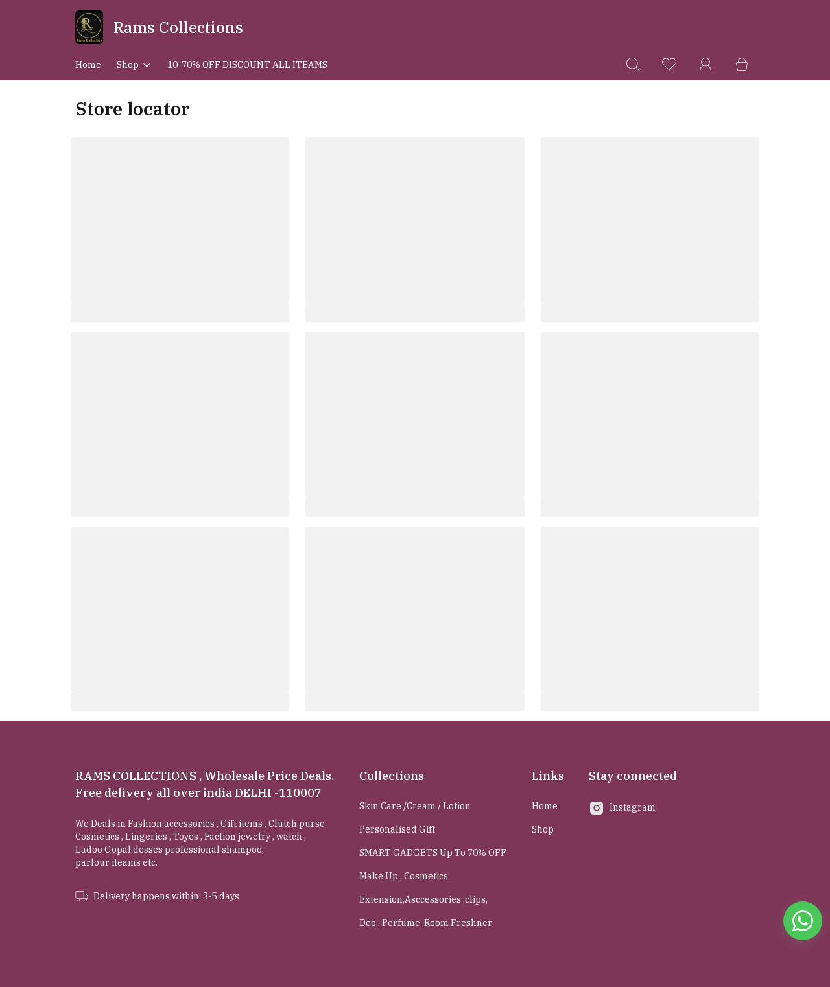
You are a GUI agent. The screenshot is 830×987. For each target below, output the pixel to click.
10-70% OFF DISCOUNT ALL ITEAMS (247, 65)
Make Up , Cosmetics (403, 876)
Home (88, 65)
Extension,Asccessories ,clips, (423, 899)
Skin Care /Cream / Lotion (415, 806)
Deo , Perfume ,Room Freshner (425, 923)
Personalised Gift (397, 829)
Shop (128, 65)
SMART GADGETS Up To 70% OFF (432, 853)
